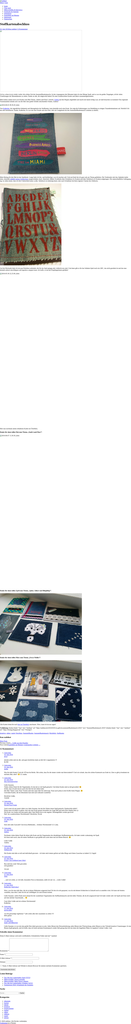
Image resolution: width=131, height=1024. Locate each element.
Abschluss (19, 733)
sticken (6, 1018)
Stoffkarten (60, 733)
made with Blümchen (11, 923)
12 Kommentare (22, 29)
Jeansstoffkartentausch (41, 733)
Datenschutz (8, 19)
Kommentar (4, 951)
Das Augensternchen (11, 781)
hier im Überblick (23, 724)
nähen (8, 733)
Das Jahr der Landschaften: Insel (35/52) (17, 977)
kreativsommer (9, 1008)
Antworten (7, 753)
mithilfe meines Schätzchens (19, 179)
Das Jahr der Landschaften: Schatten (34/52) (18, 983)
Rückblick (52, 733)
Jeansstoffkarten (28, 733)
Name (2, 954)
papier (13, 733)
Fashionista (3, 1023)
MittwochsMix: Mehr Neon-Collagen (16, 981)
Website (2, 962)
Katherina (6, 108)
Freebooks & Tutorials (11, 12)
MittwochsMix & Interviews (13, 10)
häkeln (6, 1005)
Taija (5, 876)
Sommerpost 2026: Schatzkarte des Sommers (18, 985)
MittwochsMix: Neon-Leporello (14, 979)
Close (6, 3)
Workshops (7, 13)
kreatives (3, 733)
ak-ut (5, 756)
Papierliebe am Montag (11, 15)
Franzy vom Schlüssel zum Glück (15, 860)
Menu (2, 3)
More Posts (3, 741)
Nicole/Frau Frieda (10, 805)
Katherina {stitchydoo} (11, 887)
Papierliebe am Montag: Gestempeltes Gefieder (24, 745)
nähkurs (6, 1014)
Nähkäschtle (8, 850)
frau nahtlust (13, 29)
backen (6, 1003)
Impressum (7, 17)
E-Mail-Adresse (5, 958)
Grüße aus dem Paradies (19, 743)
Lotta (5, 821)
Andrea (56, 100)
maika (6, 769)
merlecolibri (8, 910)
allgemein (7, 1001)
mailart (6, 1010)
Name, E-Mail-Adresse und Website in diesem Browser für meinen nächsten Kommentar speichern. (34, 966)
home (6, 6)
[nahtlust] (3, 1)
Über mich (7, 8)
